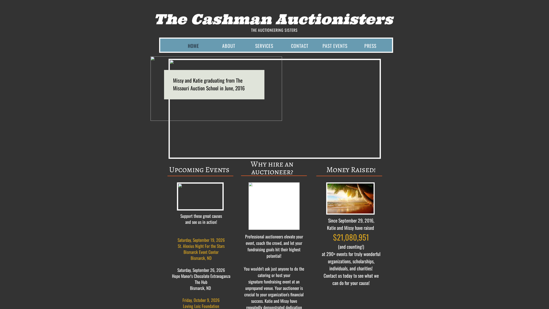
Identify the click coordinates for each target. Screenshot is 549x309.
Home (193, 45)
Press (370, 45)
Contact (299, 45)
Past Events (335, 45)
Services (264, 45)
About (228, 45)
